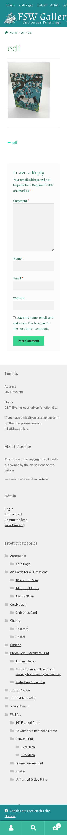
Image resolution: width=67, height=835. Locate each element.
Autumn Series (26, 661)
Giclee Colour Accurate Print (29, 653)
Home (10, 5)
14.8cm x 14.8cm (27, 588)
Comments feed (16, 520)
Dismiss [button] (10, 816)
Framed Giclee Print (29, 763)
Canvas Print (24, 739)
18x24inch (28, 755)
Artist (54, 5)
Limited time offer (23, 698)
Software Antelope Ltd (40, 479)
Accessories (18, 555)
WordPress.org (15, 525)
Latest (41, 5)
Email (18, 278)
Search (33, 828)
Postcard (22, 629)
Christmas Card (26, 612)
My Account (11, 828)
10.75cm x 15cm (27, 580)
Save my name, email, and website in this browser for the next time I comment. (33, 323)
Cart (52, 824)
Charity (15, 620)
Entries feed (13, 514)
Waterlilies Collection (30, 682)
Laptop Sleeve (20, 690)
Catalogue (26, 5)
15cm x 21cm (25, 596)
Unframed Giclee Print (31, 779)
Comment (21, 201)
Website (18, 298)
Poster (20, 637)
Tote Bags (23, 564)
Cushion (15, 645)
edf (23, 32)
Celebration (18, 604)
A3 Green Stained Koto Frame (36, 731)
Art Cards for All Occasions (28, 572)
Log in (9, 509)
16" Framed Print (27, 722)
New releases (19, 706)
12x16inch (28, 747)
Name (18, 258)
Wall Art (15, 714)
